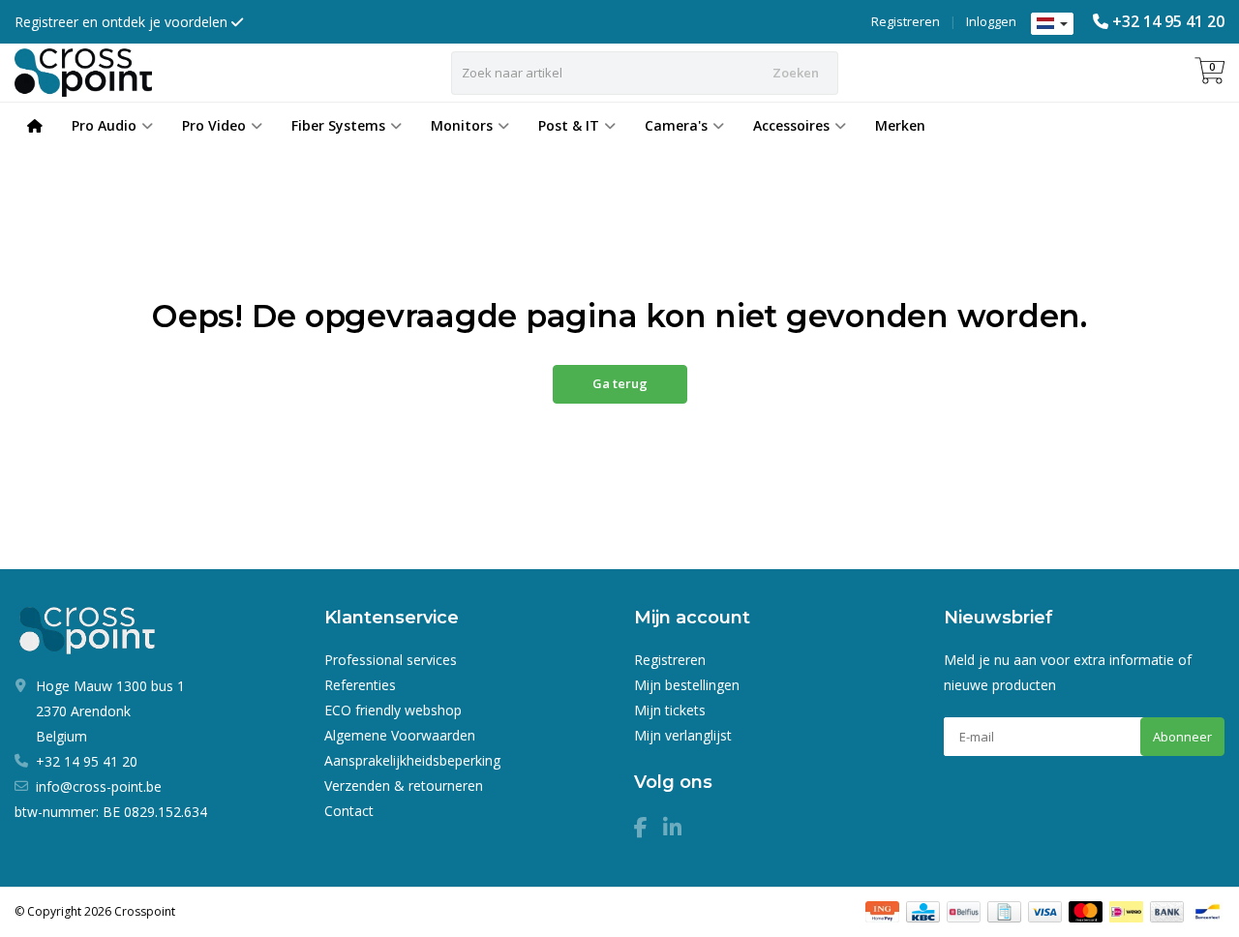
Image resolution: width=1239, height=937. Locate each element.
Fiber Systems (338, 125)
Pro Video (214, 125)
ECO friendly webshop (393, 710)
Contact (349, 810)
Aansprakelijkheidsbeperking (412, 760)
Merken (900, 125)
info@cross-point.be (99, 786)
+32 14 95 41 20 (1168, 21)
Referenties (360, 685)
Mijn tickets (670, 710)
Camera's (676, 125)
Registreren (905, 21)
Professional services (390, 659)
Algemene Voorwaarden (399, 735)
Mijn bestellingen (687, 685)
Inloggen (991, 21)
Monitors (462, 125)
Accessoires (791, 125)
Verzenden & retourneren (403, 785)
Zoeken (795, 72)
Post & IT (568, 125)
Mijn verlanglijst (683, 735)
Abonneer (1182, 736)
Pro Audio (104, 125)
